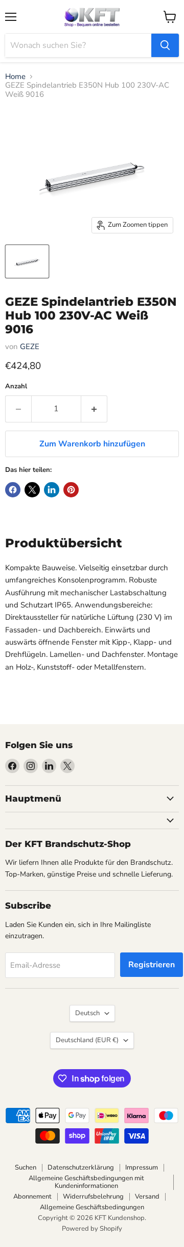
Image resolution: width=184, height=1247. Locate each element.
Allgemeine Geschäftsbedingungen (92, 1207)
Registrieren (151, 964)
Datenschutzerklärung (81, 1167)
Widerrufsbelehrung (93, 1196)
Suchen (25, 1167)
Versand (147, 1196)
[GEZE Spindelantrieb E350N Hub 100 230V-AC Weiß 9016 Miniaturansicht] (27, 261)
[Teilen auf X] (32, 489)
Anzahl (16, 386)
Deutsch (87, 1013)
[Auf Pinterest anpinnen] (71, 489)
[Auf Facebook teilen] (12, 489)
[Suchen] (165, 45)
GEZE (29, 346)
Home (15, 76)
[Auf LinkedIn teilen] (51, 489)
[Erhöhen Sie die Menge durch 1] (94, 408)
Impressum (141, 1167)
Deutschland (87, 1040)
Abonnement (32, 1196)
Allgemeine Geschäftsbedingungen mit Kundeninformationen (86, 1182)
